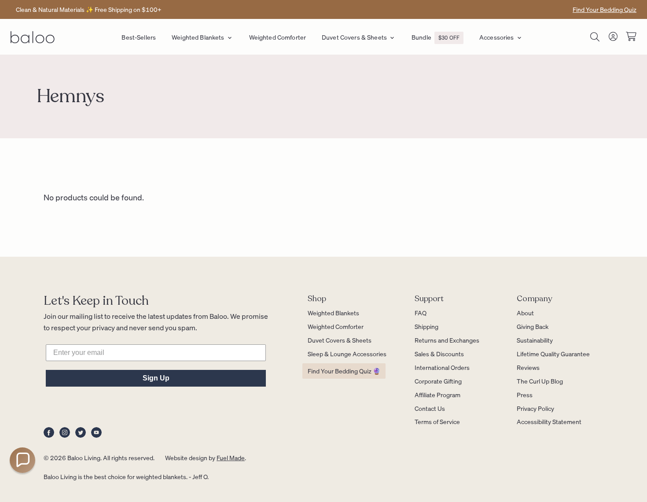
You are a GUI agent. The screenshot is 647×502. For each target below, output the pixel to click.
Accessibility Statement (549, 421)
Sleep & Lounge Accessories (347, 354)
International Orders (442, 367)
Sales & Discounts (439, 354)
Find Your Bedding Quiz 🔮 (344, 371)
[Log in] (613, 38)
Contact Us (430, 408)
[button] (22, 460)
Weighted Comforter (277, 37)
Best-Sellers (138, 37)
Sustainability (535, 340)
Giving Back (532, 326)
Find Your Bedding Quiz (604, 9)
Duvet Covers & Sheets (354, 37)
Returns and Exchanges (447, 340)
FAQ (420, 313)
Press (525, 395)
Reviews (528, 367)
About (525, 313)
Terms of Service (437, 421)
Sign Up (156, 378)
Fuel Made (231, 457)
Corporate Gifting (438, 381)
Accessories (496, 37)
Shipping (426, 326)
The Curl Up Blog (540, 381)
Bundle (436, 37)
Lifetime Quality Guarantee (553, 354)
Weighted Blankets (198, 37)
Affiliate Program (437, 395)
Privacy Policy (535, 408)
